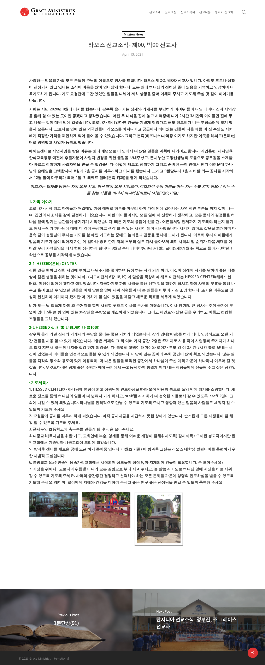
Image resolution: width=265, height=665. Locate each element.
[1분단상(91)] (66, 620)
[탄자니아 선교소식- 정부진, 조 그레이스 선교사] (198, 620)
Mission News (133, 34)
